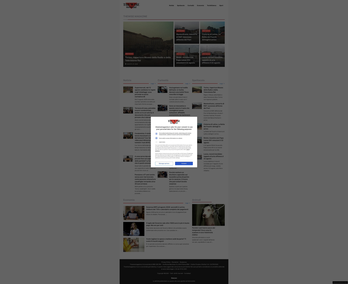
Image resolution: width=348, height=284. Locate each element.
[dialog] (174, 142)
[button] (174, 142)
